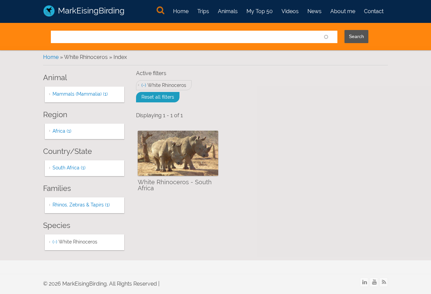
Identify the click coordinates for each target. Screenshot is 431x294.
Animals (228, 11)
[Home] (49, 11)
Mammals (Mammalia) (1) (80, 94)
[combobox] (194, 36)
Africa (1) (62, 131)
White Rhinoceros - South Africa (175, 185)
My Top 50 (259, 11)
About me (342, 11)
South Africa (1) (69, 167)
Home (181, 11)
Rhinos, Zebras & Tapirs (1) (81, 204)
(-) (144, 85)
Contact (374, 11)
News (314, 11)
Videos (290, 11)
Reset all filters (157, 97)
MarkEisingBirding (91, 10)
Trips (203, 11)
